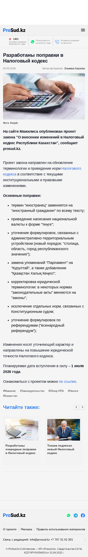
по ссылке (67, 381)
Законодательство (32, 390)
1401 (16, 39)
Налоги (73, 390)
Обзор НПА (57, 390)
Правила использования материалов (60, 529)
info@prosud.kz (40, 539)
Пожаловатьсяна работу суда (43, 41)
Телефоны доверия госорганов (69, 41)
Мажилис (10, 390)
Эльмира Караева (74, 68)
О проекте (10, 529)
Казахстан (11, 395)
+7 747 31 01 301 (62, 539)
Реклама (26, 529)
